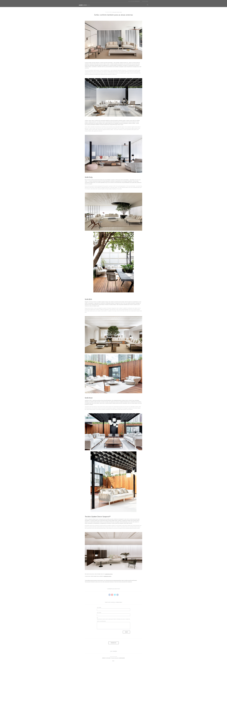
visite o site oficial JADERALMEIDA (134, 1)
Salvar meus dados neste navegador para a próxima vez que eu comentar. (113, 619)
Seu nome (99, 607)
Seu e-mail (99, 612)
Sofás (121, 12)
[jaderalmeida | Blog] (82, 4)
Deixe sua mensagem (101, 621)
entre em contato (145, 1)
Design (118, 12)
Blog (89, 5)
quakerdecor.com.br (107, 576)
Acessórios (115, 12)
